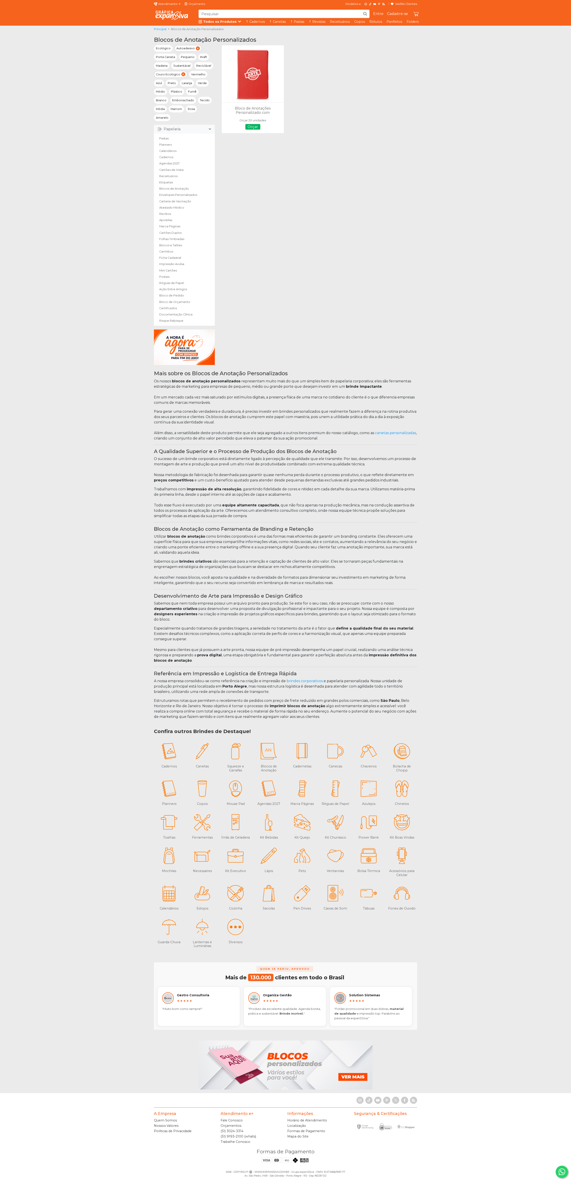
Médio (160, 91)
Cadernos (166, 157)
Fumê (192, 91)
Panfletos (394, 22)
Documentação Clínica (175, 314)
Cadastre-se (397, 14)
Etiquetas (166, 182)
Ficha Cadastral (170, 257)
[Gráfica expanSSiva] (172, 15)
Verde (202, 83)
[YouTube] (374, 4)
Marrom (176, 109)
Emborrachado (183, 100)
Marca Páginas (169, 226)
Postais (164, 276)
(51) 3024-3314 (232, 1131)
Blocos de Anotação (174, 188)
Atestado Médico (171, 207)
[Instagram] (365, 4)
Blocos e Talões (170, 245)
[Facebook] (404, 1100)
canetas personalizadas (395, 433)
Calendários (167, 151)
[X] (395, 1100)
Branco (161, 100)
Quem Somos (165, 1120)
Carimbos (166, 251)
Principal (160, 29)
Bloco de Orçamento (174, 302)
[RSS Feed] (383, 4)
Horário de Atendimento (307, 1120)
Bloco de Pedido (171, 295)
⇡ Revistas (317, 22)
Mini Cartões (168, 270)
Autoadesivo (185, 48)
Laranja (187, 83)
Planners (165, 144)
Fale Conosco (232, 1120)
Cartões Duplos (170, 232)
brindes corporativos (305, 681)
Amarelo (162, 117)
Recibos (165, 213)
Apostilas (165, 220)
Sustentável (181, 65)
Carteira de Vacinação (175, 201)
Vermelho (198, 74)
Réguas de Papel (171, 283)
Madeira (162, 65)
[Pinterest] (379, 4)
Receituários (340, 22)
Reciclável (203, 65)
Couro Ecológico (168, 74)
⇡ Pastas (297, 22)
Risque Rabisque (171, 320)
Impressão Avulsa (171, 264)
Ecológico (163, 48)
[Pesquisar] (365, 14)
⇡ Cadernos (255, 22)
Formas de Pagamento (306, 1131)
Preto (172, 83)
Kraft (203, 57)
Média (160, 109)
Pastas (164, 138)
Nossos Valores (166, 1126)
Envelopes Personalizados (178, 195)
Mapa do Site (297, 1136)
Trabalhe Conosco (235, 1142)
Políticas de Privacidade (173, 1131)
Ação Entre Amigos (173, 289)
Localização (296, 1126)
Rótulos (375, 22)
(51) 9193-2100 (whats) (238, 1136)
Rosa (191, 109)
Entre (378, 14)
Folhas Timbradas (171, 239)
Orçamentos (231, 1126)
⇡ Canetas (277, 22)
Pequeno (187, 57)
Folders (413, 22)
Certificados (168, 308)
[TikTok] (370, 4)
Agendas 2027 (169, 163)
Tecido (205, 100)
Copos (359, 22)
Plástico (176, 91)
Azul (159, 83)
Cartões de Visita (171, 170)
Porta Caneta (165, 57)
